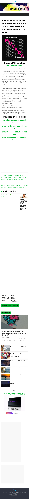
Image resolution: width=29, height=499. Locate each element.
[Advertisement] (11, 442)
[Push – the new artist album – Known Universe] (5, 381)
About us (5, 492)
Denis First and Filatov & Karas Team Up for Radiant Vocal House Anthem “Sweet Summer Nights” (18, 355)
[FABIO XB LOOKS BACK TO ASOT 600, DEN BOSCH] (5, 194)
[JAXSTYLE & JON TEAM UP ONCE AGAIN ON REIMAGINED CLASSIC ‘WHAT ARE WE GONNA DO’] (14, 315)
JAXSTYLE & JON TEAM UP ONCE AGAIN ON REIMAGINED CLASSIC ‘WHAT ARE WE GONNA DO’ (14, 333)
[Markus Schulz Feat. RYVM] (5, 367)
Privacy (9, 492)
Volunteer (13, 492)
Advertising (24, 492)
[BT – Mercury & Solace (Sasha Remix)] (5, 374)
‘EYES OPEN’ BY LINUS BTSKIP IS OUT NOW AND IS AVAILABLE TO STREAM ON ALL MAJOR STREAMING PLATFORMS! (13, 177)
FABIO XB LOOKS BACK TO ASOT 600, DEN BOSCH (5, 298)
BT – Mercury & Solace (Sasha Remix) (18, 375)
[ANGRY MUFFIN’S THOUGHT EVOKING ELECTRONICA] (14, 194)
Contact (14, 493)
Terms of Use (18, 492)
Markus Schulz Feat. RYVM (16, 367)
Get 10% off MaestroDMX (14, 394)
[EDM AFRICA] (14, 7)
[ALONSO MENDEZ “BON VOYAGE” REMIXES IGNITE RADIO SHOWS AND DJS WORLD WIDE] (23, 194)
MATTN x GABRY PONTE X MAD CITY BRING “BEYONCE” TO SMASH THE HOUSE (14, 186)
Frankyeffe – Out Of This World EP (17, 360)
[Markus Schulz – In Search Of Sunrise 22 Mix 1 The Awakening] (5, 346)
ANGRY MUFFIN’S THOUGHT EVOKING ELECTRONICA (14, 298)
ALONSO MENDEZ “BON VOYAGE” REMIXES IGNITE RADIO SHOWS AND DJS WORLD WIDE (23, 204)
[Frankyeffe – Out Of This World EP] (5, 360)
